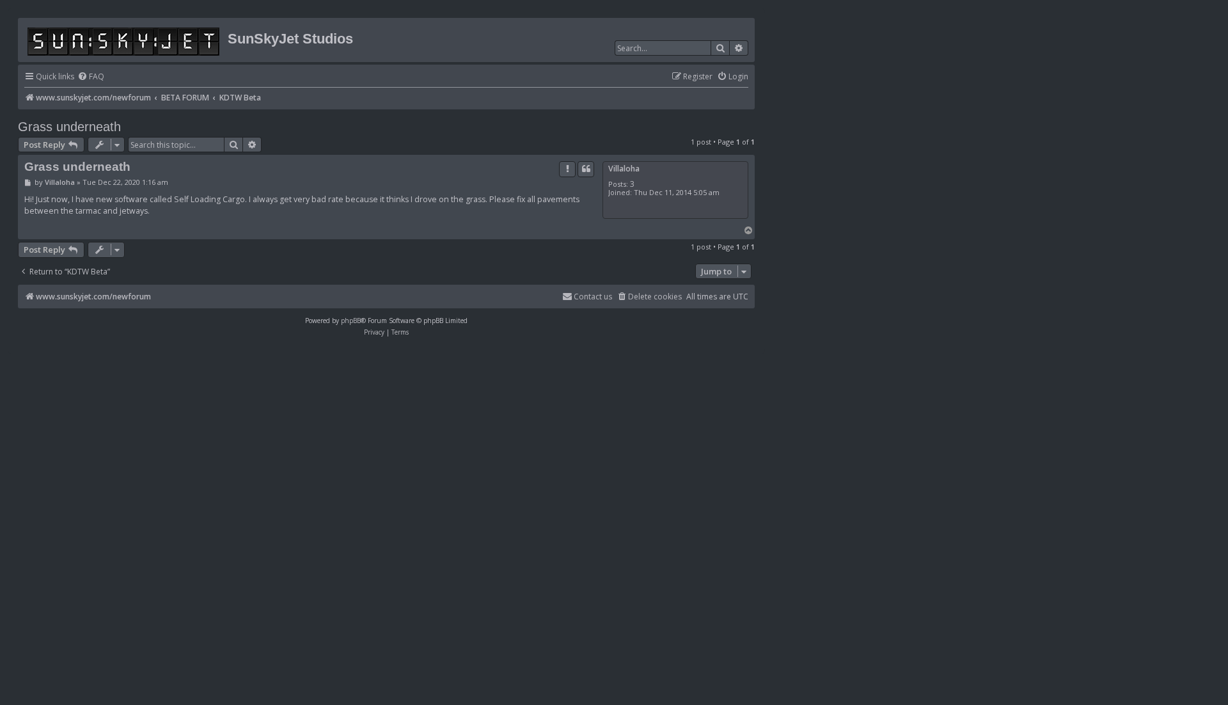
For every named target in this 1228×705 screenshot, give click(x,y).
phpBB (351, 320)
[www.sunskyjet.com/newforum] (124, 39)
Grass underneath (69, 127)
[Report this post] (567, 169)
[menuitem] (90, 77)
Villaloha (624, 168)
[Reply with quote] (586, 169)
